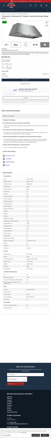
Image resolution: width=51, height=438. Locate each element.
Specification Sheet (10, 155)
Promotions (9, 401)
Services (9, 407)
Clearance (9, 400)
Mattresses (9, 398)
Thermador (9, 59)
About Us (9, 408)
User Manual (9, 158)
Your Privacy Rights (6, 435)
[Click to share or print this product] (47, 22)
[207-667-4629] (41, 5)
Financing (9, 403)
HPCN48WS (7, 61)
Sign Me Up (11, 384)
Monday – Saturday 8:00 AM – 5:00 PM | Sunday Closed (26, 1)
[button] (4, 5)
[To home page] (11, 5)
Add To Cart (25, 79)
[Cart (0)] (46, 5)
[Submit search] (47, 10)
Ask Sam (25, 98)
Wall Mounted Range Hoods (23, 13)
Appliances (4, 13)
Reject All (45, 435)
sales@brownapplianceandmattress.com (19, 423)
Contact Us (9, 410)
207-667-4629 (13, 422)
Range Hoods (14, 13)
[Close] (48, 430)
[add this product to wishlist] (47, 25)
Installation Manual (10, 162)
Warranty (8, 165)
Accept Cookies (36, 435)
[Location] (35, 5)
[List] (30, 5)
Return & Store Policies (12, 412)
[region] (25, 433)
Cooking (8, 13)
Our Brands (9, 405)
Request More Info (26, 83)
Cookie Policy (23, 432)
